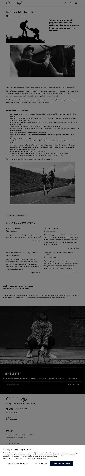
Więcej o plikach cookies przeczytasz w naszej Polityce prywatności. (25, 458)
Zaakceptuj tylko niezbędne (17, 463)
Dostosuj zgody (41, 463)
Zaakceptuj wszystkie (61, 463)
